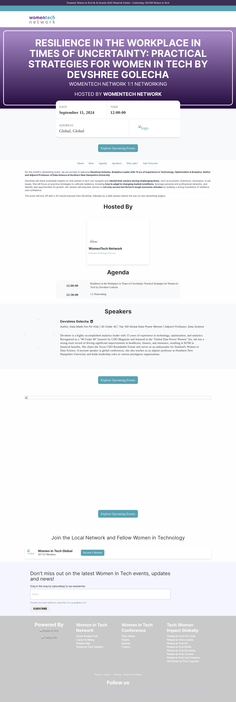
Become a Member (92, 552)
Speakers (117, 163)
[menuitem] (87, 636)
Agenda (102, 163)
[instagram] (117, 690)
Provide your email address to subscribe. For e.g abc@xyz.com (58, 602)
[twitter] (127, 690)
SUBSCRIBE (40, 608)
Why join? (132, 163)
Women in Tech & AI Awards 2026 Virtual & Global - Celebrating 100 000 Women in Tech (123, 2)
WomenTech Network (132, 94)
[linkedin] (107, 690)
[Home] (43, 19)
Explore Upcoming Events (118, 148)
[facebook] (97, 690)
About (80, 163)
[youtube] (137, 690)
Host (91, 163)
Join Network (150, 163)
